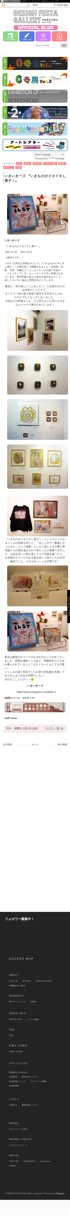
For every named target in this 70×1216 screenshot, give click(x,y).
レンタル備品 (33, 1019)
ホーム (35, 744)
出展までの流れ (18, 1045)
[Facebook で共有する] (58, 728)
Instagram (45, 1161)
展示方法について (30, 1077)
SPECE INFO (15, 1019)
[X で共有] (54, 728)
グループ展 (50, 163)
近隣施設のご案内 (17, 986)
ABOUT (14, 975)
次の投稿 (7, 744)
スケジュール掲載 (38, 1081)
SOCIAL (14, 1155)
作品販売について (17, 1081)
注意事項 (13, 1077)
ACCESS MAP (21, 958)
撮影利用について (30, 1105)
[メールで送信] (47, 728)
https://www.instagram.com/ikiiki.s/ (36, 691)
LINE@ (12, 1166)
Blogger (60, 1193)
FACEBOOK (29, 1161)
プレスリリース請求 (18, 1129)
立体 (18, 167)
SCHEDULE (16, 995)
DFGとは (13, 981)
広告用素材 (14, 1086)
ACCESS (26, 981)
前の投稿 (62, 744)
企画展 (33, 1002)
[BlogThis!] (50, 728)
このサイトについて (18, 1145)
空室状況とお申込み (18, 1072)
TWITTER (14, 1161)
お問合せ (13, 1105)
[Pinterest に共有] (62, 728)
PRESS (13, 1123)
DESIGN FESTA (44, 981)
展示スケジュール (17, 1002)
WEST (37, 163)
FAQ (11, 1029)
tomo (27, 163)
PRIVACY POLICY (20, 1139)
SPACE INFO (17, 1013)
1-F (19, 163)
